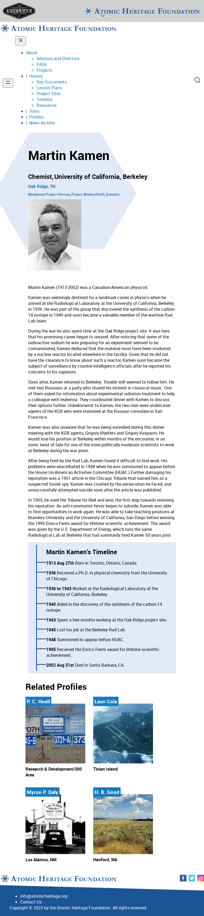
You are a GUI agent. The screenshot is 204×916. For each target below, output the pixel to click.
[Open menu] (8, 83)
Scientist (113, 194)
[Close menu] (20, 40)
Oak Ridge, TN (41, 186)
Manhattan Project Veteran (49, 194)
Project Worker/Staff (87, 194)
